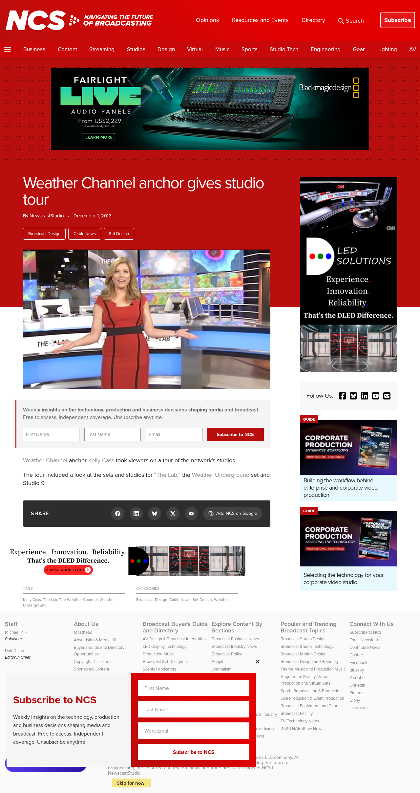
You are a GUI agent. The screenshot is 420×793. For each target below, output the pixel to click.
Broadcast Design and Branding (309, 661)
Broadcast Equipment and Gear (309, 706)
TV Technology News (300, 721)
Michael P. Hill (18, 632)
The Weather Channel (78, 600)
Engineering (326, 49)
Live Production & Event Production (312, 698)
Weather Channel (45, 460)
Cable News (85, 234)
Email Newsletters (366, 640)
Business (34, 49)
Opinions (207, 20)
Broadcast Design (44, 234)
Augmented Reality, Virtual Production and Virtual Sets (305, 679)
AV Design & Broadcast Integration (174, 639)
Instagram (358, 708)
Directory (313, 20)
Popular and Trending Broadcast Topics (308, 627)
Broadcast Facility (297, 713)
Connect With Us (371, 624)
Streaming (102, 49)
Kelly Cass (101, 460)
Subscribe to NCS (365, 632)
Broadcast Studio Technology (307, 646)
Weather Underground (220, 475)
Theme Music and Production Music (313, 669)
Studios (136, 49)
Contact (356, 655)
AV (412, 49)
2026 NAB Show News (302, 728)
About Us (86, 624)
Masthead (83, 632)
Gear (359, 49)
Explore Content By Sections (237, 627)
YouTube (357, 677)
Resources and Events (260, 20)
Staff (11, 624)
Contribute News (364, 647)
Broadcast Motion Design (303, 654)
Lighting (387, 49)
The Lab (167, 475)
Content (67, 49)
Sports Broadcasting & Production (311, 691)
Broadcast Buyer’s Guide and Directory (175, 627)
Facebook (358, 662)
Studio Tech (284, 49)
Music (222, 49)
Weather (221, 600)
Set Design (119, 234)
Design (166, 49)
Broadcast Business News (235, 639)
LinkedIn (357, 685)
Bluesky (356, 670)
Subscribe (397, 20)
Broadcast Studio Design (303, 639)
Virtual (195, 49)
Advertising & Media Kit (95, 640)
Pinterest (357, 693)
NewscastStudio (47, 215)
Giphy (354, 700)
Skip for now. (131, 783)
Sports (250, 49)
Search (355, 20)
